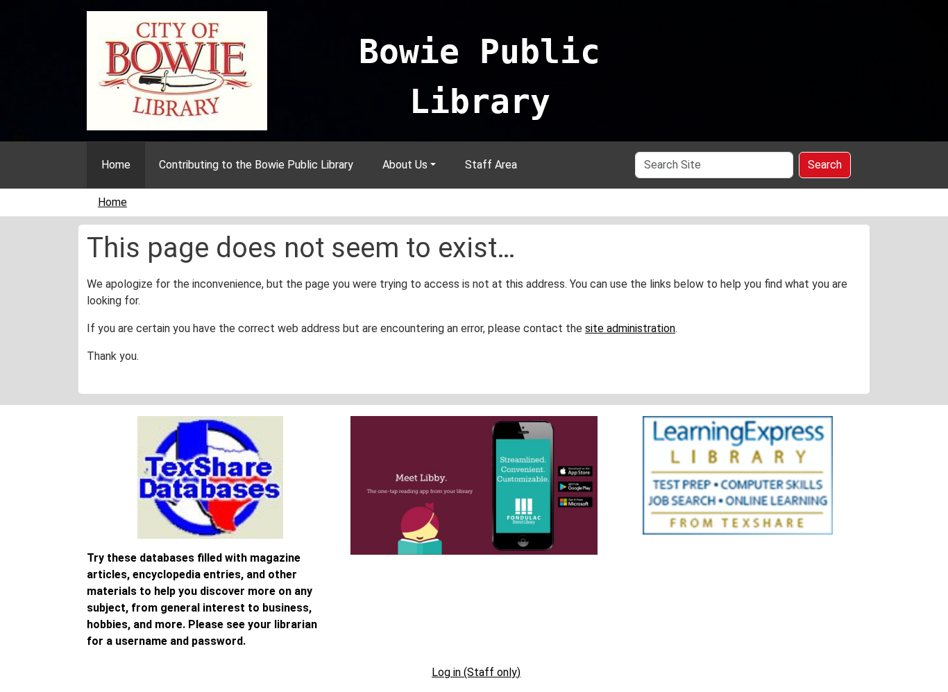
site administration (630, 328)
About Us (405, 164)
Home (115, 164)
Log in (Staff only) (476, 672)
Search (825, 164)
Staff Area (491, 164)
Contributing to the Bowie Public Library (256, 164)
